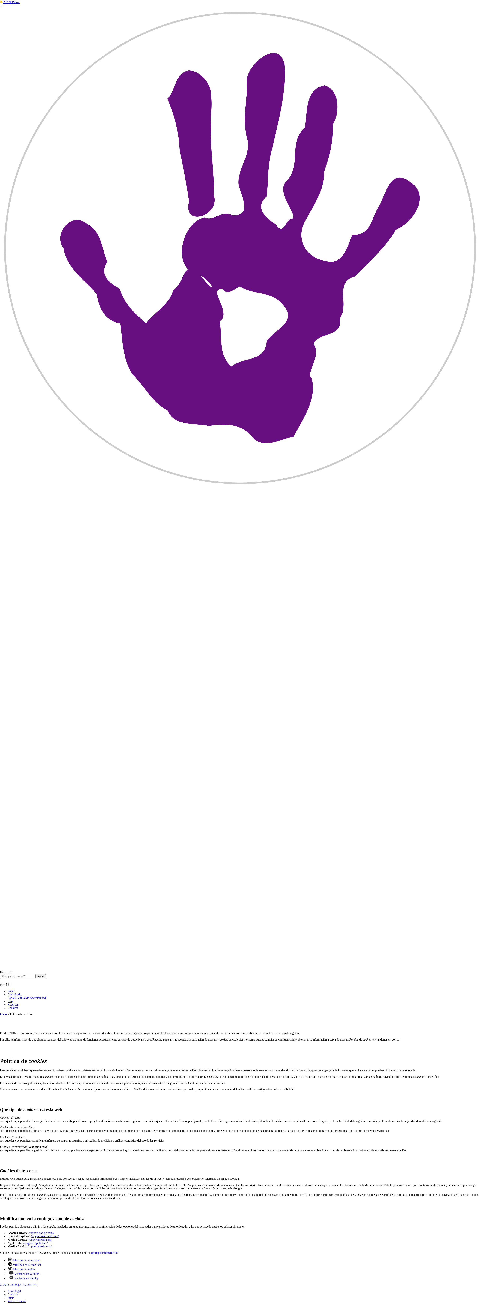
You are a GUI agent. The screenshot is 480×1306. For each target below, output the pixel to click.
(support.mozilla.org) (40, 1239)
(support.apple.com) (36, 1243)
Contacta (13, 1008)
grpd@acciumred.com (104, 1252)
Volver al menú (17, 1301)
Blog (10, 1001)
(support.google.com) (41, 1232)
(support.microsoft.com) (45, 1236)
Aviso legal (14, 1291)
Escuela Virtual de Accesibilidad (27, 997)
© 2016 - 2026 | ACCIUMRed (18, 1284)
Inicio (11, 991)
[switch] (240, 487)
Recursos (13, 1004)
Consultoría (14, 994)
